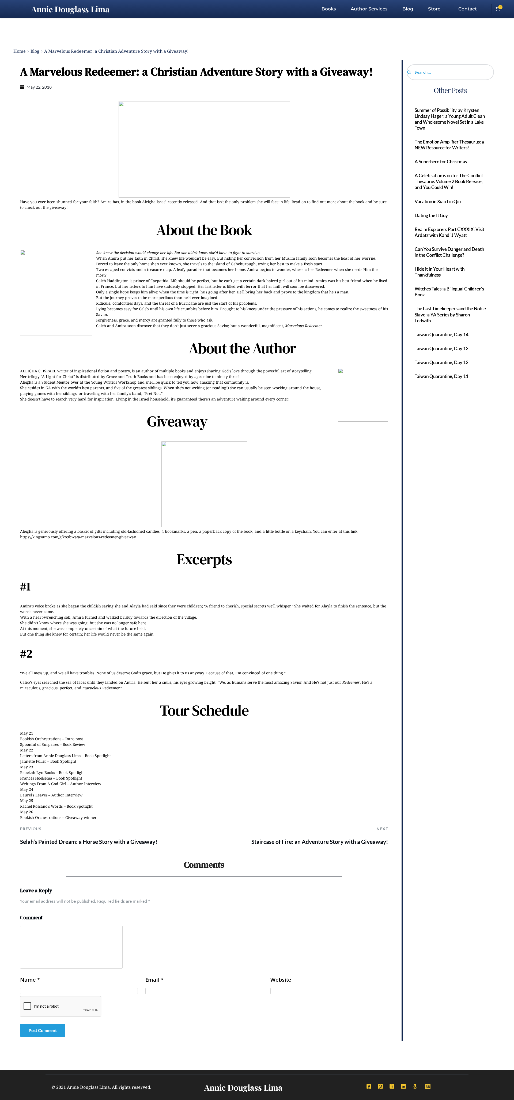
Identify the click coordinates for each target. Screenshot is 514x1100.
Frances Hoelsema (36, 778)
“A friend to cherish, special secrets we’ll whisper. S (250, 605)
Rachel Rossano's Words (41, 806)
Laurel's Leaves (33, 794)
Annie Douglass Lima (70, 9)
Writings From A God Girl (43, 783)
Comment (31, 917)
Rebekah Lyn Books (37, 772)
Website (280, 980)
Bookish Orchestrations (40, 738)
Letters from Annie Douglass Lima (50, 755)
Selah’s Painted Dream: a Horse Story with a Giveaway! (88, 841)
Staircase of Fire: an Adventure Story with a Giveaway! (319, 841)
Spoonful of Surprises (39, 744)
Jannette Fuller (33, 761)
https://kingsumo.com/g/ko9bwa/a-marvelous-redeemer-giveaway (78, 536)
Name (30, 980)
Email (154, 980)
